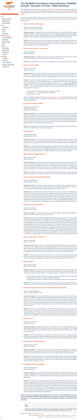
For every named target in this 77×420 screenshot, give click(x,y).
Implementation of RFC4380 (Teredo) (34, 341)
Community (5, 48)
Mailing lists (5, 50)
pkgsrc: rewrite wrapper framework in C (35, 237)
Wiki (3, 44)
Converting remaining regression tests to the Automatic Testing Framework (45, 287)
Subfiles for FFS (28, 318)
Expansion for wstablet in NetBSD (33, 103)
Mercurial (5, 60)
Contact (31, 415)
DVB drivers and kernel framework (33, 204)
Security (4, 54)
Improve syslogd (28, 261)
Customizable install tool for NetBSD (34, 364)
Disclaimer (37, 415)
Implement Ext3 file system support (34, 24)
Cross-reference (7, 62)
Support (3, 46)
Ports (3, 31)
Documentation (5, 35)
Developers (5, 27)
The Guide (5, 39)
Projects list (5, 66)
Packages (5, 33)
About (2, 25)
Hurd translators (28, 131)
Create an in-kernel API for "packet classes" (36, 48)
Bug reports (5, 52)
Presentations (6, 23)
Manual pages (6, 42)
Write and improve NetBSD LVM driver (34, 154)
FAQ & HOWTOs (7, 37)
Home (2, 17)
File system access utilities (31, 65)
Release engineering (8, 64)
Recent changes (7, 19)
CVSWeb (4, 58)
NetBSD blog (6, 21)
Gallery (4, 29)
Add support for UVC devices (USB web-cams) (37, 177)
